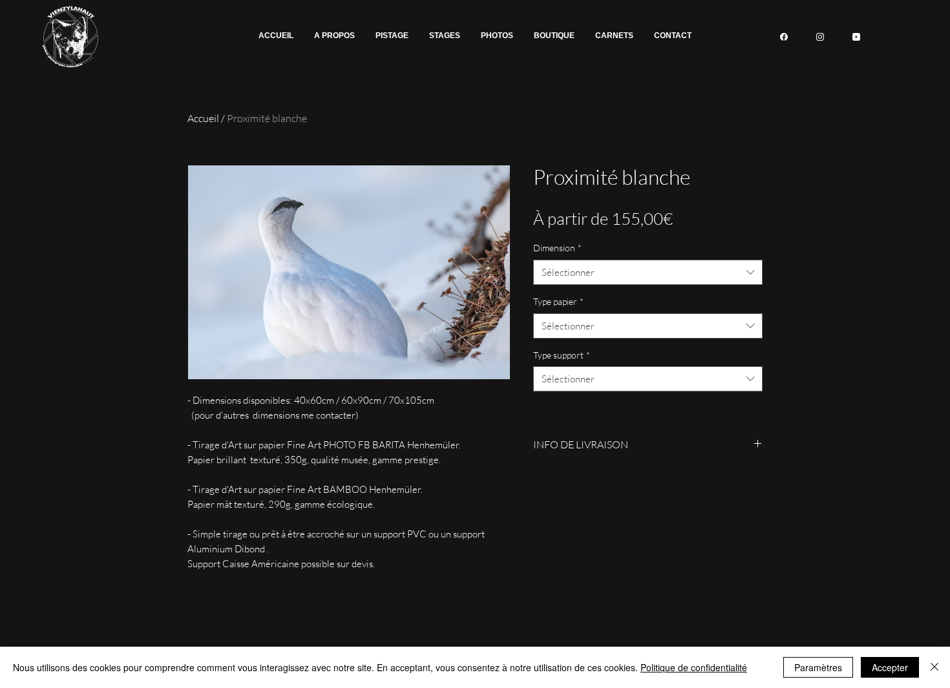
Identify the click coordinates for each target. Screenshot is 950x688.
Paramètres (818, 667)
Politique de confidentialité (693, 667)
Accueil (203, 118)
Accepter (890, 667)
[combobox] (648, 272)
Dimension (557, 247)
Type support (561, 354)
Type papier (558, 301)
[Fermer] (934, 667)
